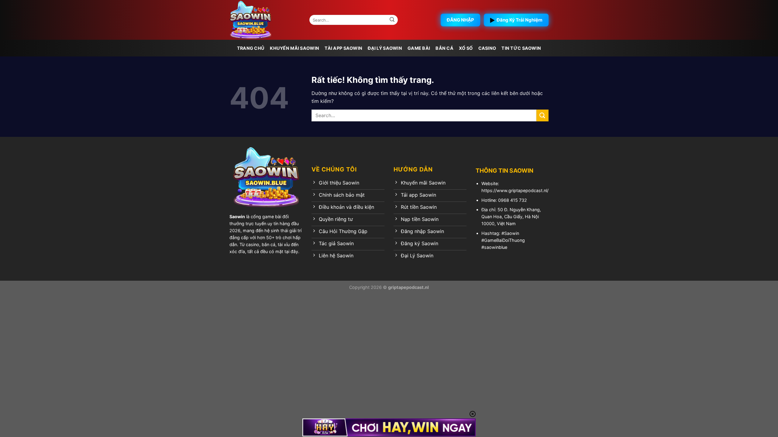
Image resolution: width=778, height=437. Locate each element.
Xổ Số (466, 48)
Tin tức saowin (521, 48)
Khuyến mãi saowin (294, 48)
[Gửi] (392, 20)
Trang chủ (251, 48)
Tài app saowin (343, 48)
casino (487, 48)
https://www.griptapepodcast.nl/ (515, 190)
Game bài (419, 48)
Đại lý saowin (385, 48)
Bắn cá (444, 48)
